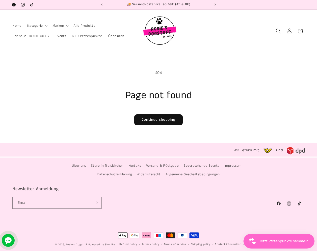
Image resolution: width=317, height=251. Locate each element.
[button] (36, 26)
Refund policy (128, 244)
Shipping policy (201, 244)
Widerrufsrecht (148, 174)
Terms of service (175, 244)
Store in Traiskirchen (107, 165)
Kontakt (135, 165)
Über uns (79, 165)
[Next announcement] (215, 4)
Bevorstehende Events (201, 165)
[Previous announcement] (101, 4)
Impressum (232, 165)
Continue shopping (158, 119)
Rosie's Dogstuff (76, 245)
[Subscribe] (95, 203)
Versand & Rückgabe (162, 165)
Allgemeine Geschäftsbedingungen (193, 174)
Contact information (228, 244)
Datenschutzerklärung (114, 174)
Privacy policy (150, 244)
